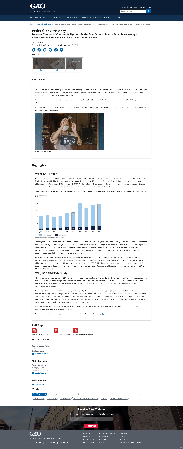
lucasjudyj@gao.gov (101, 314)
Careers (143, 7)
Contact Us (39, 384)
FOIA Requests (124, 433)
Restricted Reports (89, 442)
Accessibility (103, 439)
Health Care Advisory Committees (130, 442)
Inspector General (88, 439)
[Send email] (62, 50)
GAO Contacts (74, 62)
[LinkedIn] (45, 50)
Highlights (40, 62)
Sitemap (101, 442)
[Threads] (56, 50)
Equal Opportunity (39, 394)
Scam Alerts (123, 436)
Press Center (133, 7)
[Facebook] (34, 50)
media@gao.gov (40, 373)
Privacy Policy (103, 436)
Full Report (57, 62)
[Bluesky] (51, 50)
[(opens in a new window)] (30, 442)
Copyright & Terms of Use (107, 433)
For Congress (121, 7)
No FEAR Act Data (125, 439)
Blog (149, 7)
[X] (40, 50)
